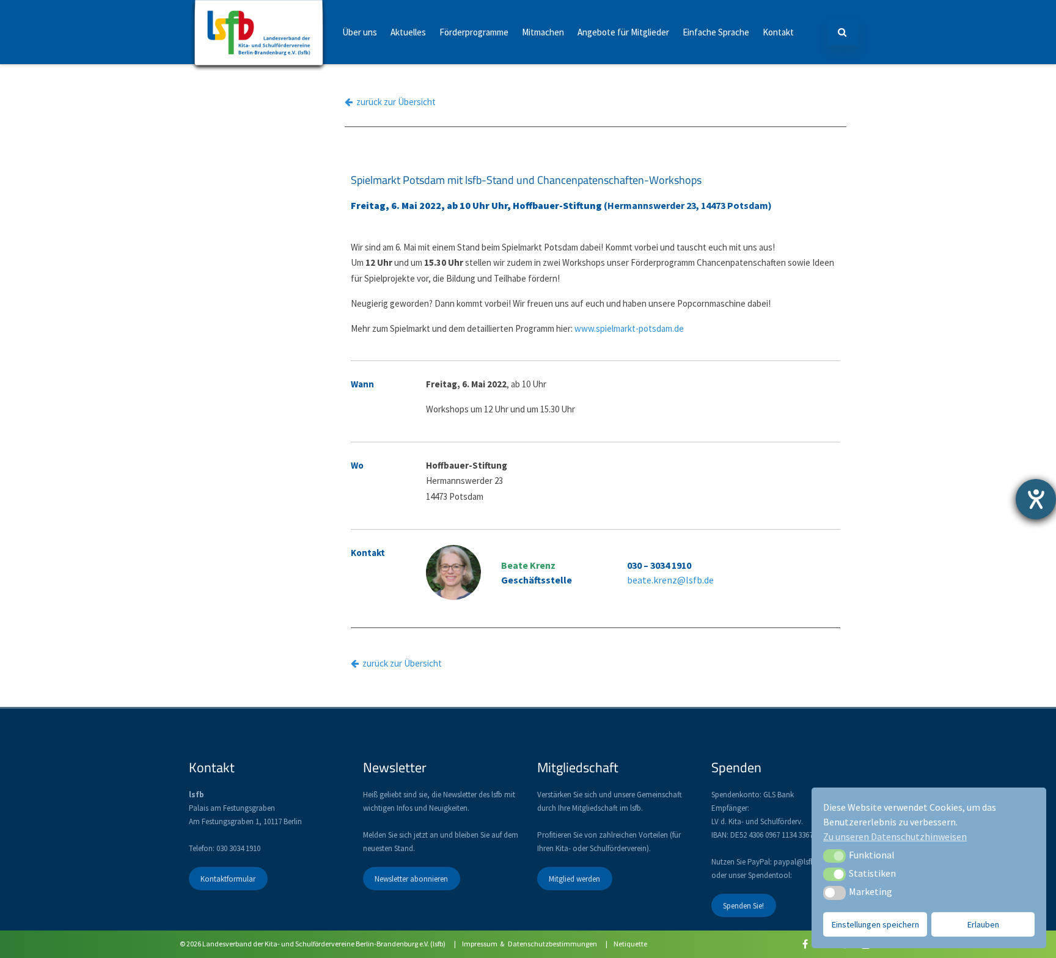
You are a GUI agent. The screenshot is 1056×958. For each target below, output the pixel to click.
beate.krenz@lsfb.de (670, 580)
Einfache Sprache (716, 32)
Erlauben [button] (983, 924)
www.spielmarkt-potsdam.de (629, 328)
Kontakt (778, 32)
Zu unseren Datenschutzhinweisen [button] (895, 836)
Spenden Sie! (743, 905)
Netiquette (630, 943)
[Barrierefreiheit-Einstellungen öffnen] (1036, 499)
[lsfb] (259, 61)
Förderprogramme (473, 32)
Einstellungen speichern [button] (875, 924)
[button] (834, 856)
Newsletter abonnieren (411, 878)
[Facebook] (805, 944)
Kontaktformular (227, 878)
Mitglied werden (574, 878)
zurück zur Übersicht (394, 102)
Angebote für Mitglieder (623, 32)
